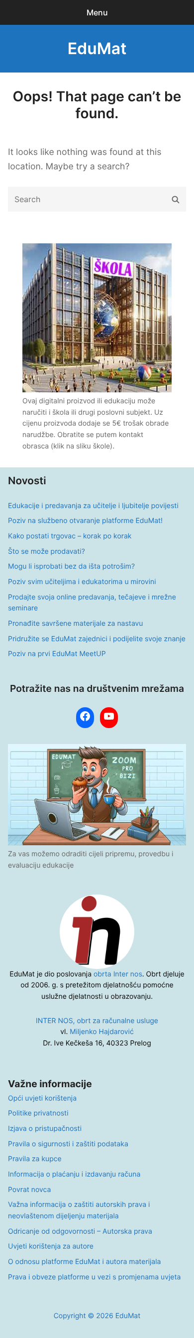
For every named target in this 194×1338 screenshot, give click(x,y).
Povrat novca (29, 1190)
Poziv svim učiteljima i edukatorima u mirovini (82, 582)
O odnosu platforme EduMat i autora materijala (84, 1262)
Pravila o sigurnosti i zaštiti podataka (68, 1144)
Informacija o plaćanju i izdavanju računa (74, 1174)
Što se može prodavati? (46, 551)
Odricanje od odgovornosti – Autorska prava (80, 1231)
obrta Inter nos (118, 974)
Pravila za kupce (35, 1159)
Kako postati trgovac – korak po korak (69, 536)
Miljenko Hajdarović (101, 1032)
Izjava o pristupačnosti (45, 1128)
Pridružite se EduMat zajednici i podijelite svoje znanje (97, 639)
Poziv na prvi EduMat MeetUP (57, 654)
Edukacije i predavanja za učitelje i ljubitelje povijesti (93, 506)
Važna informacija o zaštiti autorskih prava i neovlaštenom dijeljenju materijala (79, 1210)
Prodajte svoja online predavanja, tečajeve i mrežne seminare (92, 603)
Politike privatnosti (38, 1113)
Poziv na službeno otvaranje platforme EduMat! (85, 521)
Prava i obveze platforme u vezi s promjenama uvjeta (94, 1277)
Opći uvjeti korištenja (42, 1098)
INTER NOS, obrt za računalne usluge (97, 1021)
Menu (97, 12)
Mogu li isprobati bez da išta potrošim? (71, 566)
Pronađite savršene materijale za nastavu (75, 623)
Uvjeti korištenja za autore (51, 1246)
